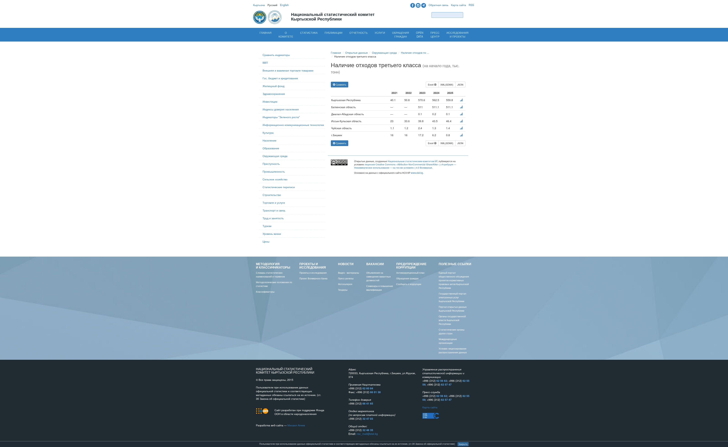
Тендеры (343, 289)
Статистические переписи (279, 187)
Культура (268, 132)
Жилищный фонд (273, 86)
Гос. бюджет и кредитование (280, 78)
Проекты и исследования (313, 272)
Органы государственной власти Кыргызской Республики (452, 320)
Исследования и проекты (457, 34)
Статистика (309, 33)
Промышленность (274, 171)
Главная (265, 33)
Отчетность (358, 33)
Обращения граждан (400, 34)
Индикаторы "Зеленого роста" (281, 117)
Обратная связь (438, 5)
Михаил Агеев (296, 425)
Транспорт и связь (274, 210)
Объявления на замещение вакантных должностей (378, 276)
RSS (471, 5)
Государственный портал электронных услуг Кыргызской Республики (452, 297)
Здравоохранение (274, 94)
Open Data (419, 34)
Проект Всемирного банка (313, 278)
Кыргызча (259, 5)
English (284, 5)
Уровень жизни (272, 234)
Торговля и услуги (274, 202)
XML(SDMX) (446, 84)
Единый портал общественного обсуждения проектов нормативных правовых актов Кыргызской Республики (454, 280)
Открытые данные (356, 52)
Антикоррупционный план (410, 272)
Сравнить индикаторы (276, 55)
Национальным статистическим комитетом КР (413, 161)
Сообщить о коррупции (408, 284)
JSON (460, 84)
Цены (266, 241)
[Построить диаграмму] (461, 100)
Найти (469, 14)
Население (269, 140)
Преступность (271, 164)
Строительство (272, 195)
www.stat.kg (417, 172)
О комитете (285, 34)
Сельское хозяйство (275, 179)
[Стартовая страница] (267, 17)
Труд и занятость (273, 218)
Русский (272, 5)
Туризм (267, 226)
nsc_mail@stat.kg (367, 434)
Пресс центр (434, 34)
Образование (271, 148)
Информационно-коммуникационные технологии (293, 125)
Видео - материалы (348, 272)
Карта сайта (458, 5)
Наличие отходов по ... (415, 52)
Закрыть (463, 444)
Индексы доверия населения (281, 109)
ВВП (265, 62)
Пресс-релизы (346, 278)
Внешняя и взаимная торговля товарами (288, 70)
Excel (431, 84)
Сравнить (340, 84)
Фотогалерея (345, 284)
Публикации (333, 33)
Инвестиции (270, 101)
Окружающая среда (275, 156)
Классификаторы (265, 291)
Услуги (380, 33)
